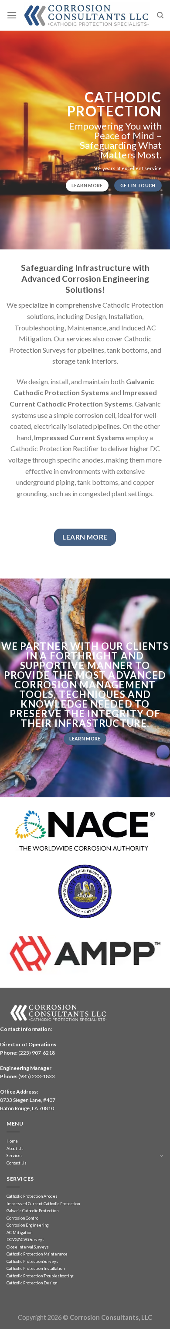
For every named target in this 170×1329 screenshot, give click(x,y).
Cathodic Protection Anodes (32, 1196)
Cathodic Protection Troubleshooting (40, 1275)
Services (15, 1155)
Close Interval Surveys (28, 1247)
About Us (15, 1148)
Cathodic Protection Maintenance (37, 1254)
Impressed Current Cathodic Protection (43, 1203)
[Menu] (12, 15)
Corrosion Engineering (28, 1225)
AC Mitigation (19, 1232)
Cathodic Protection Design (32, 1282)
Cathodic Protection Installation (36, 1268)
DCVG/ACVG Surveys (25, 1239)
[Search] (160, 15)
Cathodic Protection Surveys (32, 1261)
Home (12, 1141)
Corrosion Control (23, 1218)
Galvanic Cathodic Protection (32, 1210)
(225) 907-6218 (36, 1052)
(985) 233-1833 (36, 1076)
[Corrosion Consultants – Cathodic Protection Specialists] (87, 15)
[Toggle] (161, 1156)
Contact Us (17, 1163)
